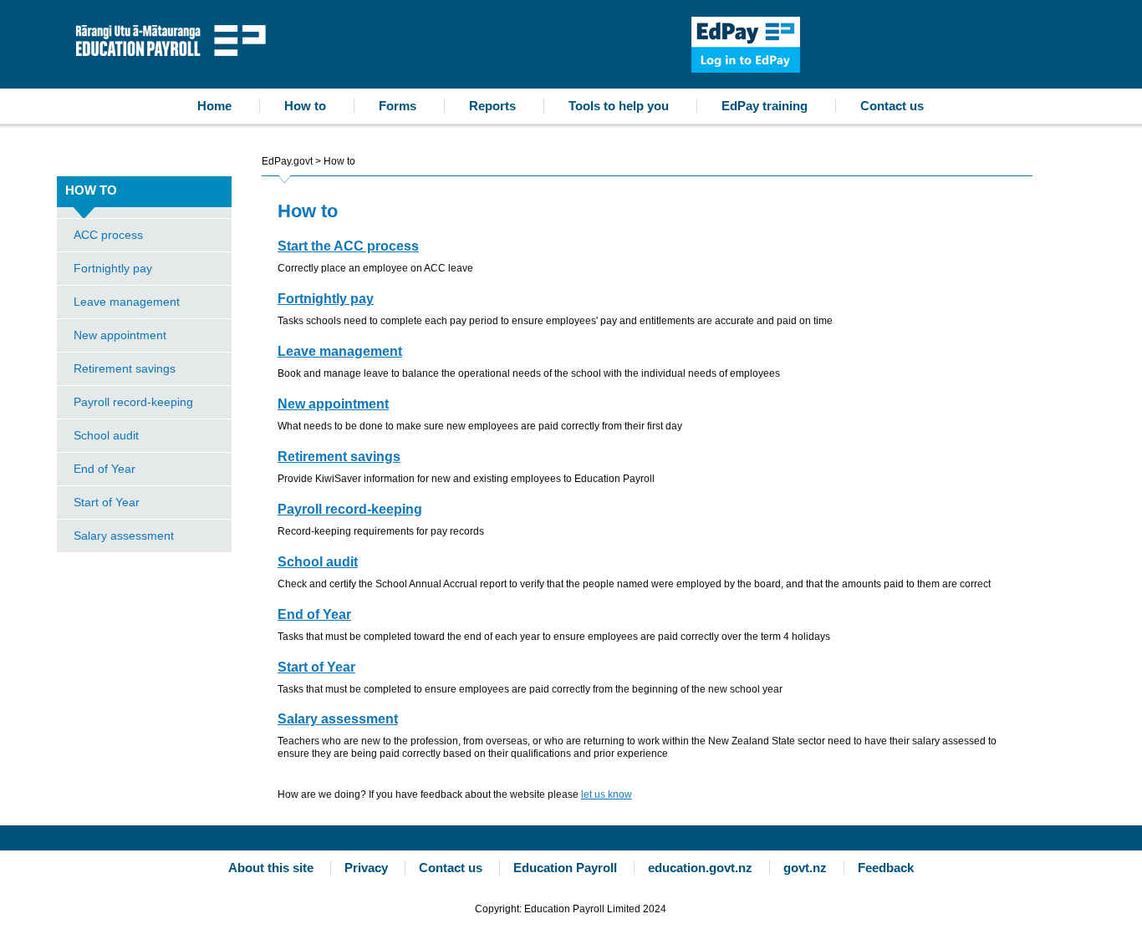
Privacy (366, 867)
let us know (606, 794)
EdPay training (764, 106)
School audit (106, 435)
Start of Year (107, 502)
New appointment (120, 335)
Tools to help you (618, 106)
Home (214, 106)
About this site (271, 867)
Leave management (127, 301)
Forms (397, 106)
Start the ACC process (348, 246)
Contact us (892, 106)
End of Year (104, 468)
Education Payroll (175, 39)
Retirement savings (125, 368)
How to (305, 106)
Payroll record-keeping (133, 402)
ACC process (108, 234)
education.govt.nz (700, 867)
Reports (492, 106)
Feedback (886, 867)
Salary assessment (124, 535)
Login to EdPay (745, 45)
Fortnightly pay (113, 268)
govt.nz (805, 867)
